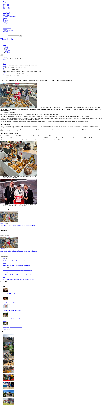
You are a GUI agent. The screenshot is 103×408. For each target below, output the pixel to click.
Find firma (5, 18)
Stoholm (4, 64)
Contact (4, 17)
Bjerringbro (5, 61)
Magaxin (4, 258)
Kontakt (4, 2)
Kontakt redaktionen (7, 28)
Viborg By (5, 57)
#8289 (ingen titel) (6, 4)
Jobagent (4, 24)
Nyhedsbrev (5, 29)
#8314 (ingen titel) (6, 13)
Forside (4, 19)
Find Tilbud (7, 52)
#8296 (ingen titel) (6, 6)
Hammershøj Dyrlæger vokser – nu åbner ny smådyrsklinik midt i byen (17, 270)
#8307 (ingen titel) (6, 10)
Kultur (6, 47)
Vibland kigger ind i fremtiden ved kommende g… (13, 310)
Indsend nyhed (5, 21)
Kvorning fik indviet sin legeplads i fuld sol (11, 302)
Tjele (4, 70)
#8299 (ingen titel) (6, 7)
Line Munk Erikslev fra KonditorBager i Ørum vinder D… (18, 225)
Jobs (4, 25)
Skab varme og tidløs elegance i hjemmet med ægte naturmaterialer (16, 265)
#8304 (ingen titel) (6, 9)
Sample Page (5, 31)
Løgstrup (4, 72)
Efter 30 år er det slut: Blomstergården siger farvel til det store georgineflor (18, 274)
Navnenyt (2, 77)
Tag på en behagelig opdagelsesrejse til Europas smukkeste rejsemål (16, 260)
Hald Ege (4, 59)
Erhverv (6, 49)
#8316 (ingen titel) (6, 14)
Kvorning (4, 296)
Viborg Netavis (6, 39)
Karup (4, 74)
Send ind (4, 1)
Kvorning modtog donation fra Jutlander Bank (12, 327)
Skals (4, 68)
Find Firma (7, 51)
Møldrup (4, 66)
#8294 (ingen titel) (6, 5)
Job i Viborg (5, 22)
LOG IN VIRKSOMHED (8, 30)
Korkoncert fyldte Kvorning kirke (10, 293)
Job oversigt (5, 23)
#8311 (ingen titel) (6, 12)
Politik (6, 48)
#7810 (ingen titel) (6, 15)
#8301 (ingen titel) (6, 8)
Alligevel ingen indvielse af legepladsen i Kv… (12, 318)
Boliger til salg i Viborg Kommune (9, 16)
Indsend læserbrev (6, 20)
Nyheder (4, 45)
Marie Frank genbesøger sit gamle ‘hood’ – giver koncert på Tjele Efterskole (18, 279)
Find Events (7, 50)
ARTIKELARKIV (4, 36)
